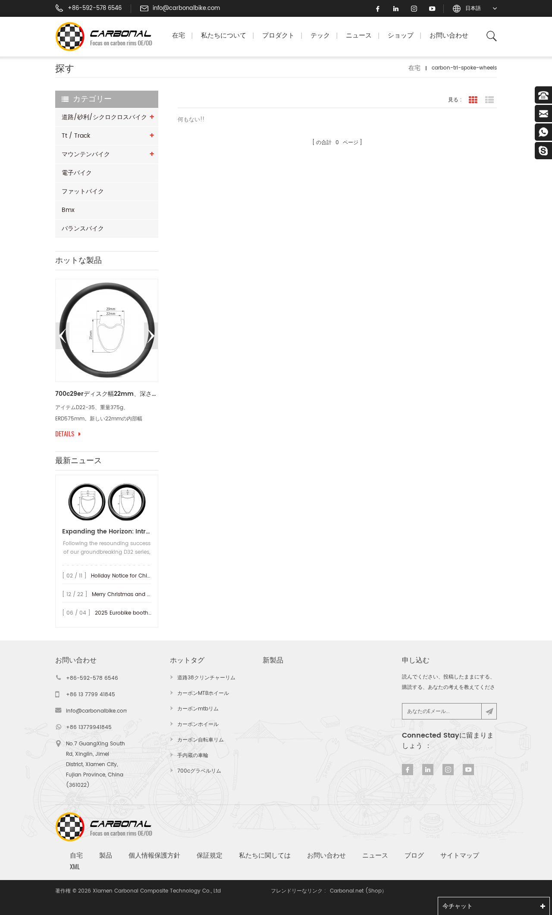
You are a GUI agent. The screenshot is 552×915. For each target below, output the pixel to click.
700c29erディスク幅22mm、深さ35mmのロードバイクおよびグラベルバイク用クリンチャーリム (106, 394)
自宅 (76, 855)
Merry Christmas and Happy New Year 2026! (149, 594)
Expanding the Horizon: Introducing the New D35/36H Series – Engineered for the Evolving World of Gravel (106, 531)
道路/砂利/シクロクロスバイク (104, 117)
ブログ (414, 855)
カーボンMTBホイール (203, 693)
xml (75, 866)
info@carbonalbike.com (186, 8)
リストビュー (489, 100)
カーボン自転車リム (200, 740)
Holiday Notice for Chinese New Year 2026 (145, 576)
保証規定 (210, 855)
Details (64, 433)
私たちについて (223, 35)
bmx (68, 210)
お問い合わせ (449, 35)
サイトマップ (459, 855)
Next (151, 335)
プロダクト (278, 35)
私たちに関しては (265, 855)
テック (320, 35)
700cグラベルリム (199, 771)
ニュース (359, 35)
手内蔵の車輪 (192, 755)
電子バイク (77, 173)
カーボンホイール (198, 724)
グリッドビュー (473, 100)
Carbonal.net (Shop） (358, 891)
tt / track (76, 136)
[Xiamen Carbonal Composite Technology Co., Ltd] (107, 36)
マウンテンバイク (86, 154)
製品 (105, 855)
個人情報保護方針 (154, 855)
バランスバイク (83, 228)
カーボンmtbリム (198, 709)
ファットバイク (83, 191)
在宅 (178, 35)
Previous (62, 335)
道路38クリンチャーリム (206, 678)
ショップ (401, 35)
